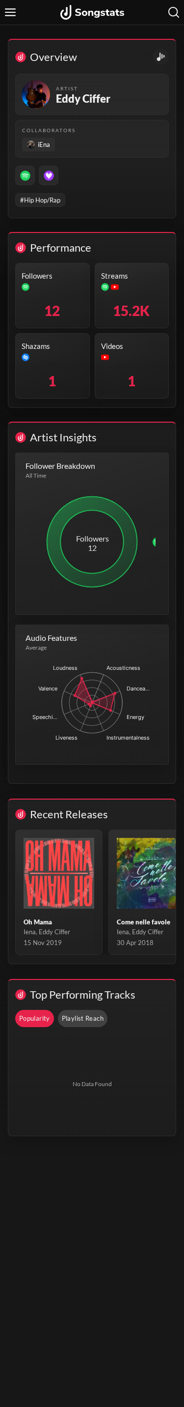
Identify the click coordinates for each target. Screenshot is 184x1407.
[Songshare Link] (161, 57)
